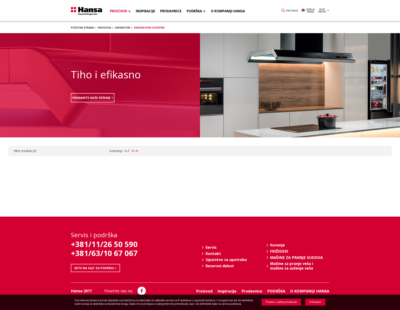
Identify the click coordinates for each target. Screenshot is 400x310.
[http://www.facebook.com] (142, 291)
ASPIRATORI (122, 27)
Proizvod (104, 27)
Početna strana (82, 27)
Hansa (86, 11)
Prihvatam (315, 302)
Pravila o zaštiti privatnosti (281, 302)
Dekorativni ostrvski (149, 27)
